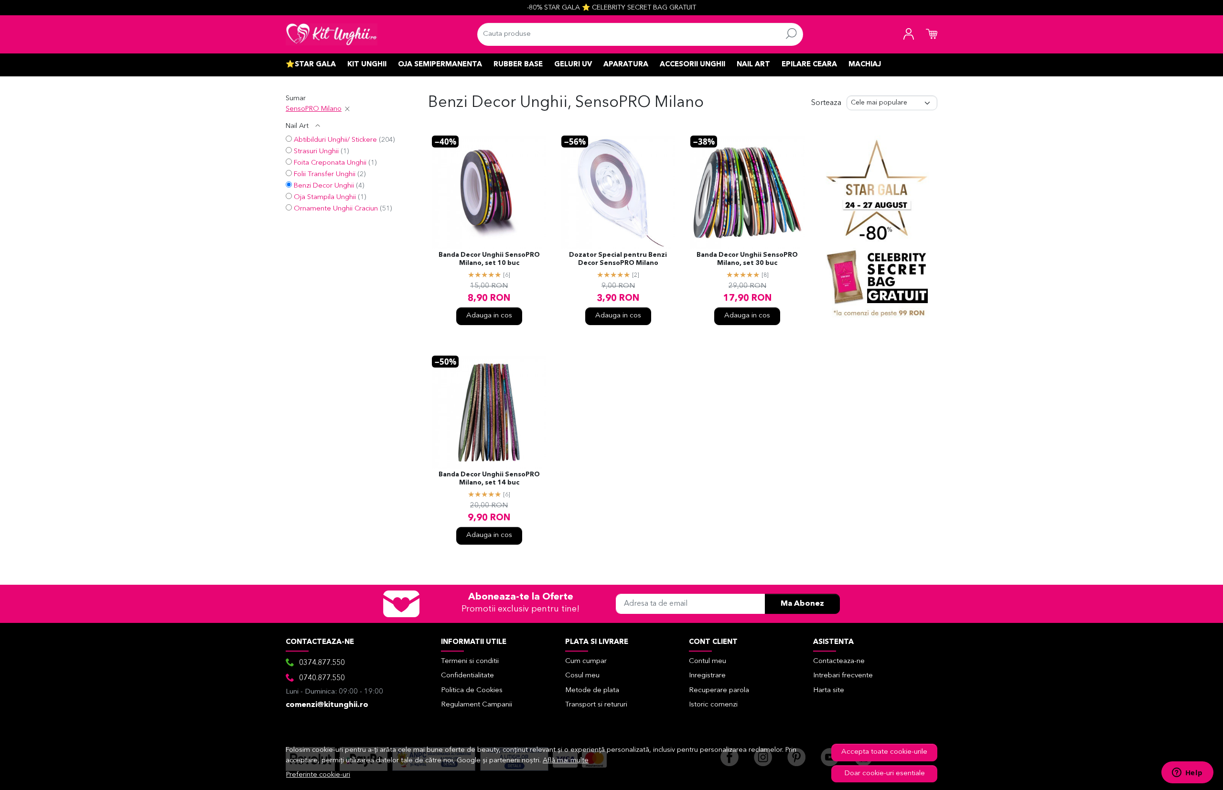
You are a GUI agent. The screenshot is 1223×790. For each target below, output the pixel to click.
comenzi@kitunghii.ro (327, 705)
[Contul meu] (908, 34)
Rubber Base (518, 64)
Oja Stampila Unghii (325, 197)
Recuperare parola (719, 690)
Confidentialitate (467, 675)
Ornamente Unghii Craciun (336, 208)
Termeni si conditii (470, 661)
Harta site (828, 690)
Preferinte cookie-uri (318, 775)
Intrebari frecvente (843, 675)
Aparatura (625, 64)
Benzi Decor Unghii (324, 186)
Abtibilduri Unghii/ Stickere (335, 140)
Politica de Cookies (472, 690)
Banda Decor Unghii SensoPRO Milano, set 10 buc (489, 259)
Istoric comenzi (713, 704)
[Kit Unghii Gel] (331, 34)
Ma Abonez (802, 604)
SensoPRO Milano (314, 109)
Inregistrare (707, 675)
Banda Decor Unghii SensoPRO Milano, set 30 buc (747, 259)
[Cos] (931, 34)
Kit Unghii (366, 64)
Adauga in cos (489, 315)
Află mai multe (566, 760)
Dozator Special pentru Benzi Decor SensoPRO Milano (618, 259)
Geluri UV (573, 64)
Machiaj (864, 64)
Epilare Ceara (809, 64)
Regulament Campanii (476, 704)
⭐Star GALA (311, 64)
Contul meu (707, 661)
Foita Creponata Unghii (330, 163)
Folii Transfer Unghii (324, 174)
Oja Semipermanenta (440, 64)
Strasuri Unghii (316, 151)
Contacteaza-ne (839, 661)
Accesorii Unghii (692, 64)
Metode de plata (592, 690)
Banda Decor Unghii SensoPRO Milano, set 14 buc (489, 479)
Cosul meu (582, 675)
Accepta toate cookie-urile (884, 752)
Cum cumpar (586, 661)
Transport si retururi (596, 704)
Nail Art (753, 64)
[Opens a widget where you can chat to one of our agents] (1187, 773)
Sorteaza (826, 103)
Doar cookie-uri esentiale (884, 773)
